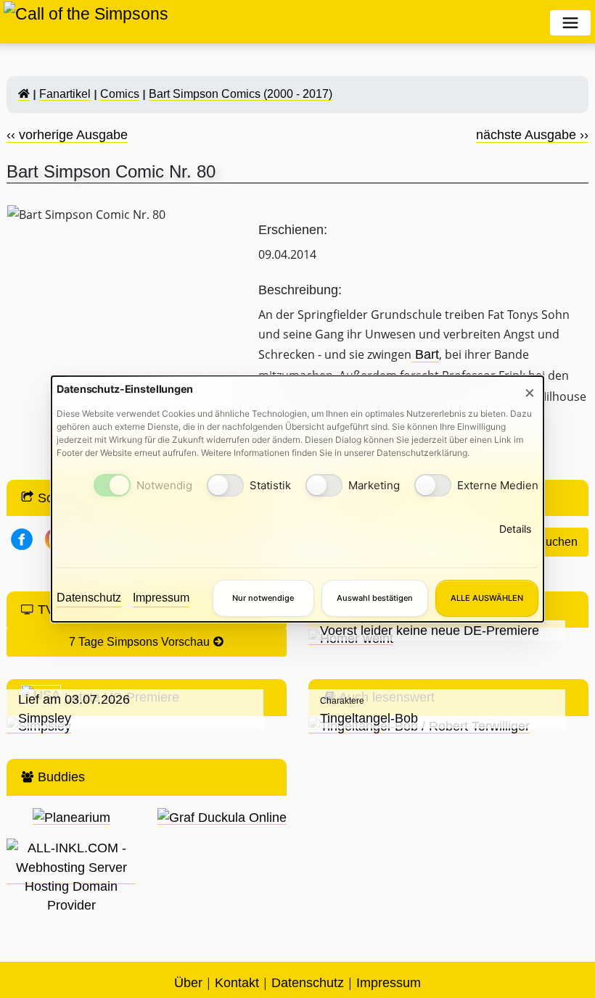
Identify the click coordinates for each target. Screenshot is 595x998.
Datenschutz (89, 597)
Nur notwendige (263, 598)
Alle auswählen (487, 598)
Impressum (161, 597)
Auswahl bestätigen (375, 598)
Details (515, 529)
